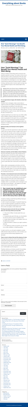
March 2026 (6, 353)
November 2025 (7, 359)
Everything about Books (14, 3)
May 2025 (5, 368)
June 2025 (5, 366)
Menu (2, 39)
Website (3, 294)
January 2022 (6, 381)
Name (2, 285)
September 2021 (7, 387)
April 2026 (5, 352)
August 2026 (6, 346)
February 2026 (6, 355)
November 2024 (7, 371)
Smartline (19, 405)
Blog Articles (6, 393)
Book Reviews (6, 394)
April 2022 (5, 377)
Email (2, 290)
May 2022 (5, 375)
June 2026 (5, 349)
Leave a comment (6, 260)
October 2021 (6, 386)
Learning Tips (6, 397)
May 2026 (5, 350)
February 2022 (6, 380)
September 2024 (7, 372)
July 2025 (5, 365)
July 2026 (5, 347)
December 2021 (6, 383)
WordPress (13, 405)
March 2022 (6, 378)
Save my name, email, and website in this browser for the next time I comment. (14, 302)
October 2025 (6, 361)
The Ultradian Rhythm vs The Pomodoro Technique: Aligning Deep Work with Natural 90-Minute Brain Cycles (13, 321)
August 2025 (6, 363)
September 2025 (7, 362)
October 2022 (6, 374)
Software (5, 399)
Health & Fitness (21, 47)
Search (3, 311)
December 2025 (7, 358)
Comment (3, 271)
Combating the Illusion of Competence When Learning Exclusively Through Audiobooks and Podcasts (12, 325)
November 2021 (7, 384)
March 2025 (6, 369)
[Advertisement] (14, 23)
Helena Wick (12, 47)
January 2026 (6, 356)
